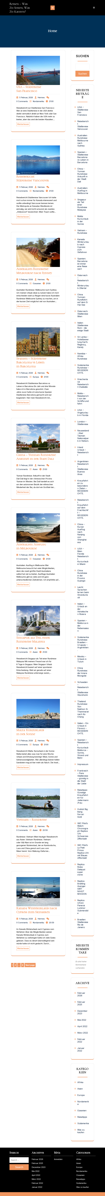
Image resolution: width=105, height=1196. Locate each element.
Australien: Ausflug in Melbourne (31, 546)
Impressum (82, 764)
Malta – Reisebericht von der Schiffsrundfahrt (83, 398)
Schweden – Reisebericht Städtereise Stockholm (83, 688)
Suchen (82, 56)
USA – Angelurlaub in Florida (82, 412)
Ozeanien (37, 283)
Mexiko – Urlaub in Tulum (81, 659)
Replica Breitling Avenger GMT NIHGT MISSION (82, 887)
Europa (36, 377)
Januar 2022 (80, 1049)
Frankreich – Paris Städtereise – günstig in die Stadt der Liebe (82, 777)
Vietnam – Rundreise (31, 820)
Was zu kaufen (81, 1131)
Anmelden (58, 1159)
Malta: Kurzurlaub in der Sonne (30, 732)
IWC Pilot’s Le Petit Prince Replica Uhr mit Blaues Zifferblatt (83, 851)
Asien (35, 469)
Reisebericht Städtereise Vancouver (32, 178)
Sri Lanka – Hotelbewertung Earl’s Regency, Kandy (83, 342)
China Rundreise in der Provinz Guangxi (82, 575)
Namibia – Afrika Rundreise (82, 356)
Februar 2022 (81, 1040)
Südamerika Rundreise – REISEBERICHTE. (83, 369)
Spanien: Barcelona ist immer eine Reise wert (82, 263)
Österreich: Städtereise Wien (82, 314)
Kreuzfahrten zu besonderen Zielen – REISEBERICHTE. (82, 487)
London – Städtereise (82, 422)
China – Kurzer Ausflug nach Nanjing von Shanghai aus (81, 533)
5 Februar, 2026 (26, 97)
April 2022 (82, 1026)
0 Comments (22, 101)
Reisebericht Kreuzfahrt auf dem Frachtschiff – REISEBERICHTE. (83, 509)
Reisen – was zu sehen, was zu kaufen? (19, 7)
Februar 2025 (81, 1003)
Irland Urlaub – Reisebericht (83, 451)
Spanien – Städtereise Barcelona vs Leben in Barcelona (31, 362)
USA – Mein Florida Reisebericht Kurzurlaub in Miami (83, 556)
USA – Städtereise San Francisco (28, 89)
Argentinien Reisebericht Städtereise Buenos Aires (83, 467)
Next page (30, 965)
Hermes (41, 97)
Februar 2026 (81, 994)
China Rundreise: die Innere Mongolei (82, 672)
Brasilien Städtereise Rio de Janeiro (82, 923)
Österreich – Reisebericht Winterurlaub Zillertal (83, 281)
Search (19, 1167)
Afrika (80, 1082)
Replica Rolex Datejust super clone (81, 869)
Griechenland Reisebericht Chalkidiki (83, 383)
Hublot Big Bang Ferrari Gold (82, 813)
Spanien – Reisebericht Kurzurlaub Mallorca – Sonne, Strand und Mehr (83, 749)
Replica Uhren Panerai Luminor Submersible (82, 906)
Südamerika (83, 1123)
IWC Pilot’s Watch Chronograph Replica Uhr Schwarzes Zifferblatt (82, 831)
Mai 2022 (81, 1020)
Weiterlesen (23, 124)
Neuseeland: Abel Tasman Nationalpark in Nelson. (83, 435)
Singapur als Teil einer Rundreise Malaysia (33, 639)
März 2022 (82, 1032)
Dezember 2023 (82, 1012)
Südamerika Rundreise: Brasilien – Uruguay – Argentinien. (83, 643)
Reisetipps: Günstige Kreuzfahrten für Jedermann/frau (82, 796)
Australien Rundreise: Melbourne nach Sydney (34, 271)
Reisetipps (82, 1117)
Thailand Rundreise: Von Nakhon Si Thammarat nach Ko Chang (83, 709)
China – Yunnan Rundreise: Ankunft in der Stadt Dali (36, 457)
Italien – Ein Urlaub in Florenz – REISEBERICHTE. (82, 728)
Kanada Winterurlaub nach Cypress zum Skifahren (36, 910)
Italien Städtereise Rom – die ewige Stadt (82, 326)
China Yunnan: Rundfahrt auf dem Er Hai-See (82, 299)
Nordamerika (38, 101)
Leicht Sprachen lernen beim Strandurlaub (83, 592)
